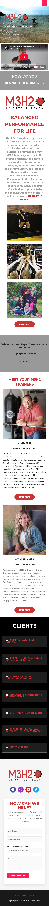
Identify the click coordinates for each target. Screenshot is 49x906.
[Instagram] (21, 790)
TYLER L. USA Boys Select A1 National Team (24, 659)
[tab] (24, 641)
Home (16, 895)
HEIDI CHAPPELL (20, 747)
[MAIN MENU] (44, 3)
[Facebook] (13, 790)
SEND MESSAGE (18, 875)
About (24, 895)
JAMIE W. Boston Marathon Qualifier (19, 677)
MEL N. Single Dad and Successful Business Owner (24, 730)
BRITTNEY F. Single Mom (26, 712)
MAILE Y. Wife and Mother (20, 641)
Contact (32, 895)
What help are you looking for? (21, 846)
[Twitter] (36, 790)
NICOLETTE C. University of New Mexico (24, 695)
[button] (24, 324)
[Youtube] (28, 790)
